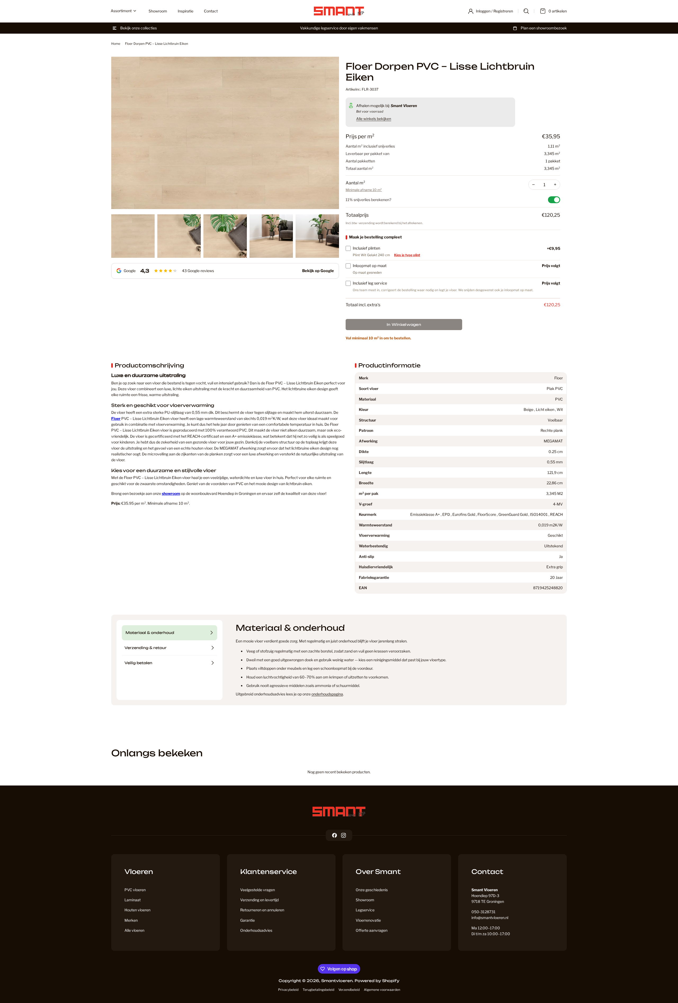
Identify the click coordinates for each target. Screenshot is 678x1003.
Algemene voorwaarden (382, 990)
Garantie (247, 920)
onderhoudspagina (327, 694)
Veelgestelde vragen (257, 889)
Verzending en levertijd (259, 900)
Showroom (365, 900)
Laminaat (132, 900)
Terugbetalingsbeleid (318, 990)
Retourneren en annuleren (262, 910)
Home (115, 44)
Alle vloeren (134, 930)
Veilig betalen (138, 663)
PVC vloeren (135, 889)
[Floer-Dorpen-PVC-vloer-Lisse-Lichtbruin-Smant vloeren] (225, 133)
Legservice (365, 910)
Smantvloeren (337, 980)
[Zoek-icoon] (526, 11)
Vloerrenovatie (368, 920)
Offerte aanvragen (371, 930)
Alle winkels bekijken (373, 119)
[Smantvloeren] (339, 811)
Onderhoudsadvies (256, 930)
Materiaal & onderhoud (150, 633)
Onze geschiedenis (372, 889)
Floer (116, 418)
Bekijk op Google (318, 270)
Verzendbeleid (349, 990)
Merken (131, 920)
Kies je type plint (407, 255)
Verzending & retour (145, 648)
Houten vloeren (137, 910)
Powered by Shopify (377, 980)
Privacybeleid (288, 990)
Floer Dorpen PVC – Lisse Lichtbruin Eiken (156, 44)
